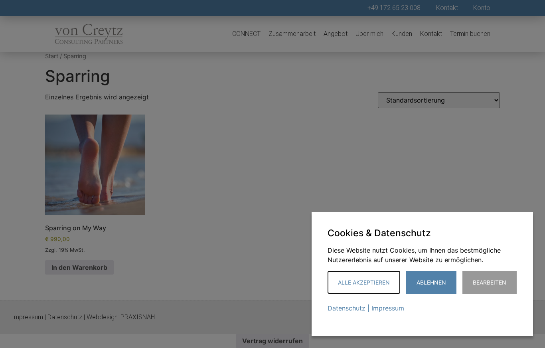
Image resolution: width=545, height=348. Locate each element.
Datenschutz (346, 308)
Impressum (387, 308)
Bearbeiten (489, 282)
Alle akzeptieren (364, 282)
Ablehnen (431, 282)
